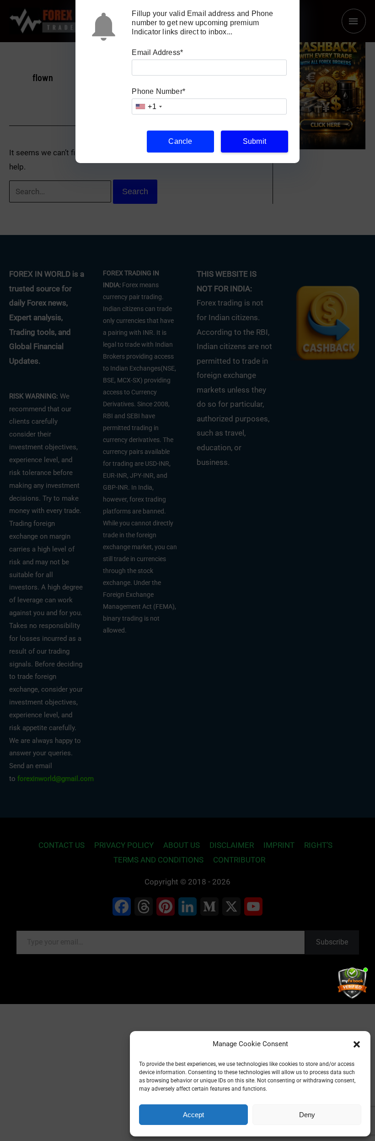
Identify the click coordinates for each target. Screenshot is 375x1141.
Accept (193, 1115)
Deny (307, 1115)
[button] (356, 1044)
